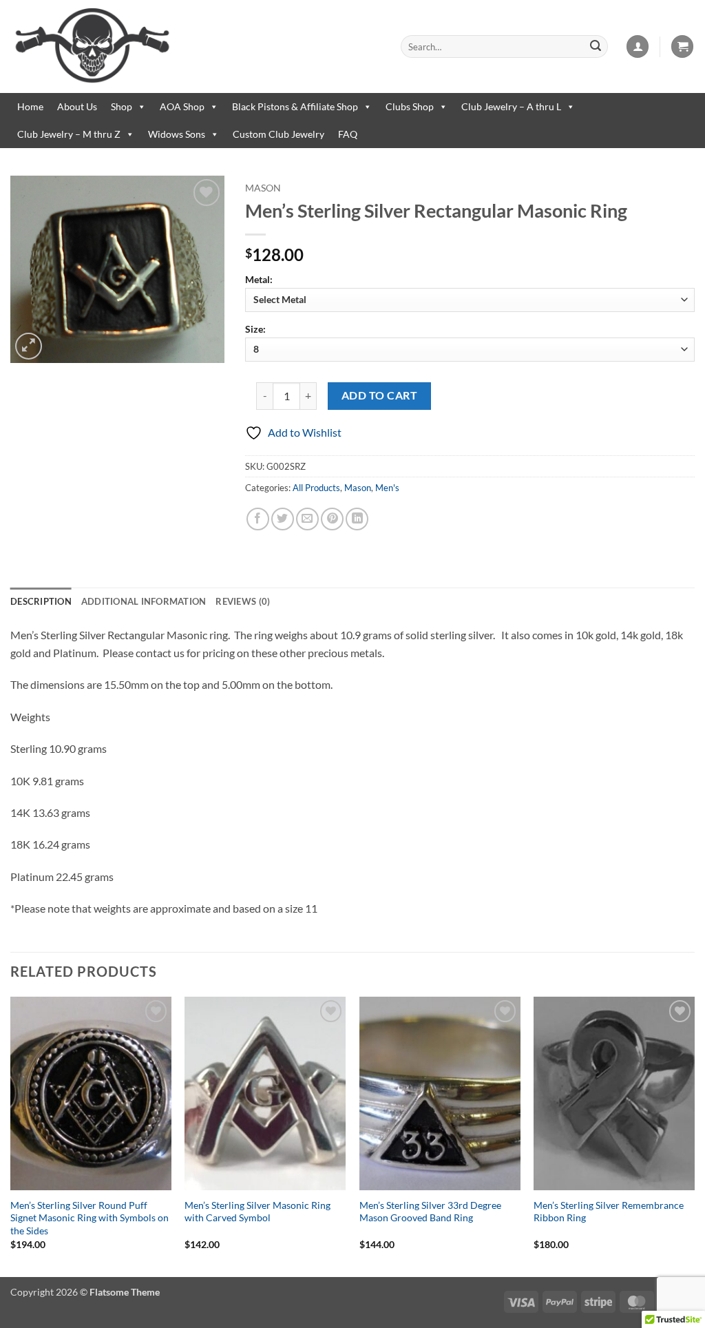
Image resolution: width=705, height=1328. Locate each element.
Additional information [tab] (144, 601)
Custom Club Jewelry (278, 134)
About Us (77, 106)
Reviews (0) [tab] (242, 601)
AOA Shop (182, 106)
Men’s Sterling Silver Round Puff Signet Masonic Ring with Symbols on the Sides (89, 1217)
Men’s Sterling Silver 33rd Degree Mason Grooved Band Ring (430, 1211)
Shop (121, 106)
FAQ (347, 134)
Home (30, 106)
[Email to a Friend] (307, 519)
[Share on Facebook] (257, 519)
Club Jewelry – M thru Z (68, 134)
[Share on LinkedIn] (357, 519)
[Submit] (595, 47)
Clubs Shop (410, 106)
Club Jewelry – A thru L (511, 106)
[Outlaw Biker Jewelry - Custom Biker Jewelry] (195, 46)
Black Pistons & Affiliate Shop (295, 106)
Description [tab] (41, 601)
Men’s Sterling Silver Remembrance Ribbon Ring (609, 1211)
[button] (638, 46)
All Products (316, 487)
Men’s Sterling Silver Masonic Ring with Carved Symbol (257, 1211)
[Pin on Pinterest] (332, 519)
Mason (263, 188)
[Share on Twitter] (282, 519)
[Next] (694, 1135)
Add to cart (379, 395)
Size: (255, 329)
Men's (387, 487)
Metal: (259, 279)
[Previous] (11, 1135)
